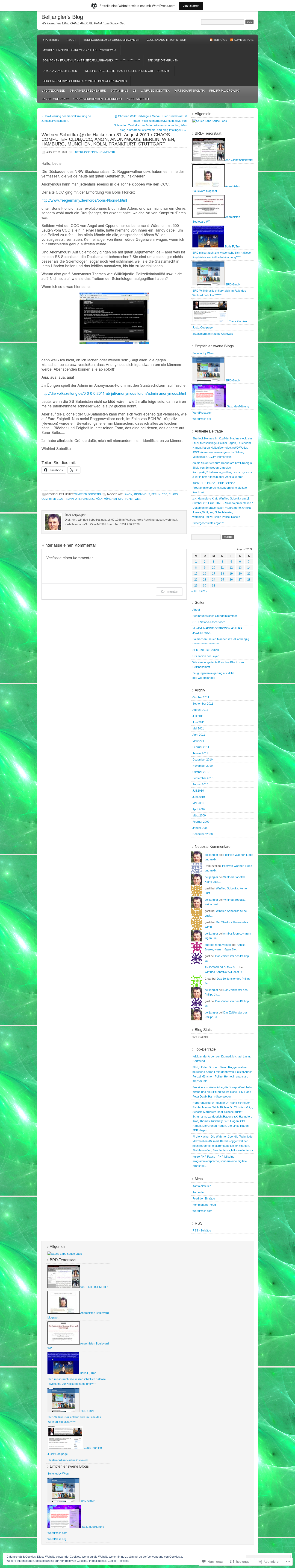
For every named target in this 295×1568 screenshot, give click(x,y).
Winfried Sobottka (155, 90)
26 (231, 579)
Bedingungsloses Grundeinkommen (111, 39)
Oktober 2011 (200, 697)
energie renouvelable (218, 945)
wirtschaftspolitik (189, 90)
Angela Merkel (138, 99)
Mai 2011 (198, 728)
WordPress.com (202, 412)
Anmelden (198, 1192)
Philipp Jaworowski (224, 90)
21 (249, 573)
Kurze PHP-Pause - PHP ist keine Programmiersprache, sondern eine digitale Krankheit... (219, 1161)
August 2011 (200, 709)
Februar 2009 (200, 821)
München (110, 498)
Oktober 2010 (200, 772)
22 (196, 579)
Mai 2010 (198, 803)
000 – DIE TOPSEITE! (239, 160)
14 (249, 567)
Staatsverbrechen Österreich (97, 99)
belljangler (211, 855)
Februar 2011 (200, 747)
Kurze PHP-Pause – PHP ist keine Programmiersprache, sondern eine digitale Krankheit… (219, 488)
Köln (99, 498)
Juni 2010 (198, 797)
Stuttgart (125, 498)
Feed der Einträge (203, 1198)
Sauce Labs (219, 121)
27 (240, 579)
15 (196, 573)
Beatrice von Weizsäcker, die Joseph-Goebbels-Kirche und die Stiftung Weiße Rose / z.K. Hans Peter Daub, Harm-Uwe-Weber (222, 1092)
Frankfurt (72, 498)
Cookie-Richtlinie (118, 1560)
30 (204, 585)
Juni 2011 (198, 722)
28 (249, 579)
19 (231, 573)
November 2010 (202, 765)
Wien (138, 498)
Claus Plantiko (237, 321)
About (71, 39)
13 (240, 567)
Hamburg (87, 498)
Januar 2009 (200, 828)
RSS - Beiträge (201, 1230)
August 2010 (200, 784)
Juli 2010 (198, 790)
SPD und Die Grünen (163, 60)
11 (222, 567)
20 (240, 573)
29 (196, 585)
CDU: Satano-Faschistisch (166, 39)
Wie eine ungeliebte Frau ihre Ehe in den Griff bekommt (128, 71)
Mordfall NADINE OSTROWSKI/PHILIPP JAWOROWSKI (80, 50)
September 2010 (202, 778)
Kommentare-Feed (204, 1204)
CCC (164, 494)
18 (222, 573)
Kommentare (244, 39)
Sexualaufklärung (237, 406)
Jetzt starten (191, 5)
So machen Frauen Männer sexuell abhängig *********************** (91, 60)
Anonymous (141, 494)
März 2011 (199, 741)
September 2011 (202, 703)
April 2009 (198, 809)
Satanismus (119, 90)
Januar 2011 (200, 753)
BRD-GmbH (232, 284)
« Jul (194, 591)
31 (213, 585)
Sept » (203, 591)
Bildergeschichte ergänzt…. (209, 523)
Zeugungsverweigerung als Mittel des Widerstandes (85, 81)
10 (213, 567)
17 (213, 573)
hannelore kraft (55, 99)
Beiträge (220, 39)
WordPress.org (201, 419)
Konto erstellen (201, 1186)
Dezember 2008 (202, 834)
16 (204, 573)
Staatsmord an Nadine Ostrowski (212, 333)
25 (222, 579)
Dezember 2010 (202, 759)
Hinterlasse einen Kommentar (94, 152)
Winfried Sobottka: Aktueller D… (225, 972)
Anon (128, 494)
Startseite (51, 39)
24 (213, 579)
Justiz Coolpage (202, 327)
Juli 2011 (198, 716)
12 (231, 567)
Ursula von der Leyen (60, 71)
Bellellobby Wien (203, 353)
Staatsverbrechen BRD (88, 90)
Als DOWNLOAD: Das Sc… (222, 967)
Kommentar (169, 591)
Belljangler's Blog (62, 17)
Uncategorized (53, 90)
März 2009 (199, 815)
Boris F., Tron (232, 246)
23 (134, 90)
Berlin (155, 494)
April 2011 (198, 734)
